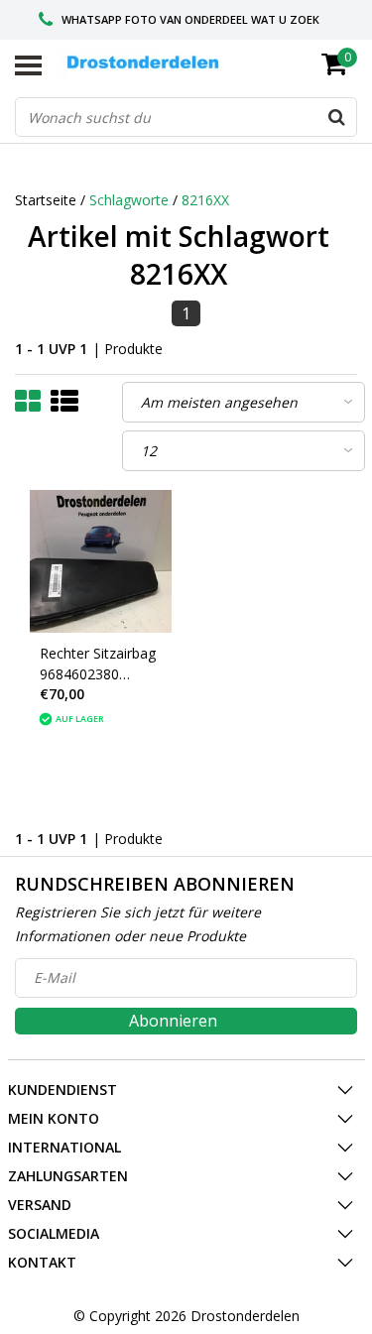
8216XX (205, 199)
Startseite (45, 199)
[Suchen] (336, 117)
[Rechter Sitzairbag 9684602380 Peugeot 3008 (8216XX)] (101, 561)
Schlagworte (129, 199)
